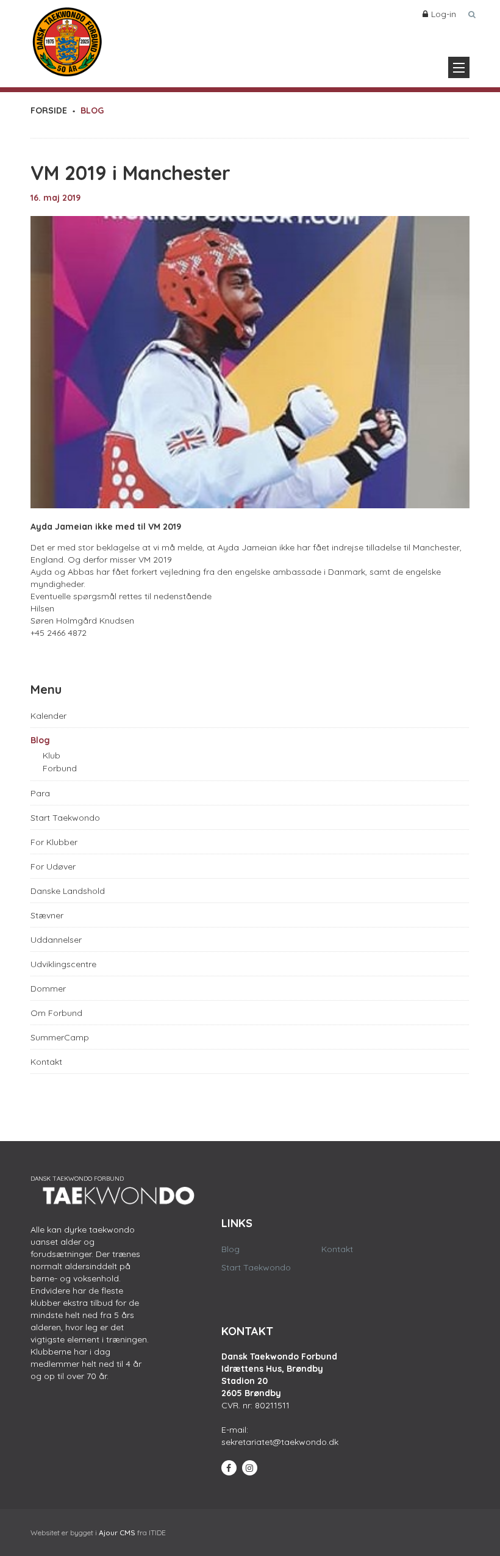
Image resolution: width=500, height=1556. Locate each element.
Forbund (60, 768)
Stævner (46, 915)
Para (40, 793)
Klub (51, 755)
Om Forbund (56, 1012)
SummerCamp (59, 1037)
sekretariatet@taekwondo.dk (279, 1441)
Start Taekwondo (65, 817)
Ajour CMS (117, 1532)
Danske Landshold (67, 890)
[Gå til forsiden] (67, 39)
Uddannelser (56, 939)
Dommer (48, 988)
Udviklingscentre (63, 964)
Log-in (443, 14)
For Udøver (53, 866)
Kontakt (46, 1061)
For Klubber (53, 842)
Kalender (48, 715)
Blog (40, 740)
